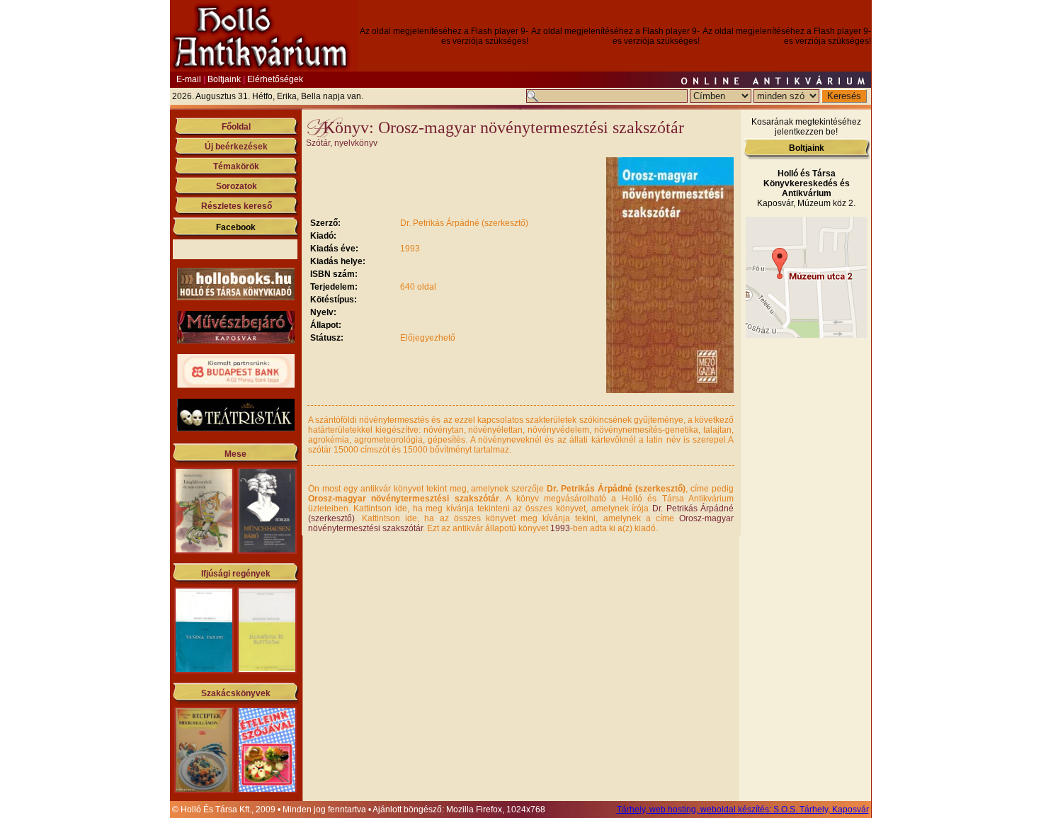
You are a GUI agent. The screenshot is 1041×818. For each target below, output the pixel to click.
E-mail (188, 79)
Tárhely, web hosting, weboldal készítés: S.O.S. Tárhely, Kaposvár (743, 809)
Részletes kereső (236, 206)
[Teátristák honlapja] (236, 428)
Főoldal (236, 127)
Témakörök (236, 166)
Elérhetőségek (275, 79)
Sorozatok (236, 186)
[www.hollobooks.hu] (236, 297)
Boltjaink (224, 79)
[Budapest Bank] (236, 385)
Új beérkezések (236, 147)
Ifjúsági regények (236, 574)
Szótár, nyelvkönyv (341, 143)
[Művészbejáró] (236, 341)
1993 (560, 528)
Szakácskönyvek (236, 693)
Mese (235, 454)
